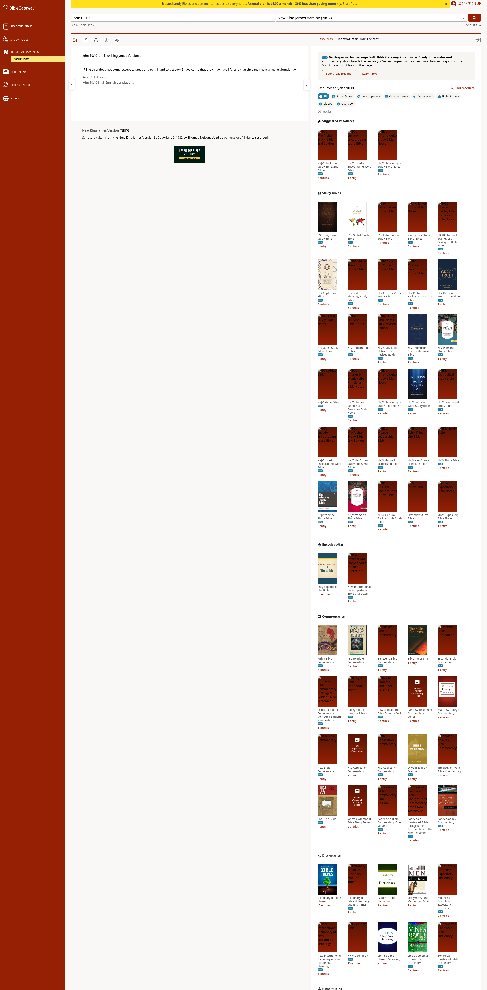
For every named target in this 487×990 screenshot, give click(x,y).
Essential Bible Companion (447, 660)
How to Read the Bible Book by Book (390, 711)
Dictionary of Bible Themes (329, 899)
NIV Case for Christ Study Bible (390, 294)
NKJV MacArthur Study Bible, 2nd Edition (328, 167)
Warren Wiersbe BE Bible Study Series (360, 820)
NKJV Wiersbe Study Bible (326, 516)
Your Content (369, 39)
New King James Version (100, 130)
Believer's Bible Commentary (387, 660)
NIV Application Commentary (357, 769)
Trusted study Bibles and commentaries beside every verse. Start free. (259, 4)
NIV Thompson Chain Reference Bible (418, 351)
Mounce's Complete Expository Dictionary (444, 903)
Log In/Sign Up (469, 4)
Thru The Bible (327, 819)
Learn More (369, 73)
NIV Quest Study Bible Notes (328, 349)
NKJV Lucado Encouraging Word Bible (360, 167)
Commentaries (333, 617)
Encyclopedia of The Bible (327, 588)
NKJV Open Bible (358, 955)
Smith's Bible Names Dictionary (389, 957)
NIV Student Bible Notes (359, 349)
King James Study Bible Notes (419, 237)
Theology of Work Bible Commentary (449, 769)
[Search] (474, 18)
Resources (325, 39)
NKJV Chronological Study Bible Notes (390, 165)
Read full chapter (94, 77)
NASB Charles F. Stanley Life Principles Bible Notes (448, 240)
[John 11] (307, 84)
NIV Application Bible (327, 294)
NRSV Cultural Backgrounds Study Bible (390, 518)
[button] (465, 4)
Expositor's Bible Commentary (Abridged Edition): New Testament (329, 715)
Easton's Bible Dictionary (386, 899)
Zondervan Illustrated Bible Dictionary (448, 959)
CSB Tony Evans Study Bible (327, 237)
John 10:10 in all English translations (108, 82)
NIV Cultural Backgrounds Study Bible (420, 296)
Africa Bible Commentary (326, 660)
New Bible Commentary (326, 769)
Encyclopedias (333, 545)
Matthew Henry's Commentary (448, 711)
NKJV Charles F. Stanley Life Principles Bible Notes (357, 407)
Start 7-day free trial (339, 73)
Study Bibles (331, 193)
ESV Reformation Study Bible (388, 237)
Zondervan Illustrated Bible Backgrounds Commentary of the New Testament (420, 826)
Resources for (336, 88)
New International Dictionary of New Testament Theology (329, 961)
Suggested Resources (338, 121)
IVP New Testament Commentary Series (420, 713)
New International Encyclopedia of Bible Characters (359, 590)
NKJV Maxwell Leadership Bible (388, 462)
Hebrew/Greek (347, 39)
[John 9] (72, 84)
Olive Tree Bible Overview (418, 769)
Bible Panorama (418, 658)
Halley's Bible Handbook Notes (358, 711)
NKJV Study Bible (448, 460)
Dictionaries (331, 856)
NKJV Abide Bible (328, 402)
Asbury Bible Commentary (356, 660)
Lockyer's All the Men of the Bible (418, 899)
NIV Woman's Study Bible (446, 349)
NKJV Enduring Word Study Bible (419, 404)
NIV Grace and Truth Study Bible (449, 294)
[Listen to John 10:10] (117, 40)
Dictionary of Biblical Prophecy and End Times (358, 901)
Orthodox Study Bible (418, 516)
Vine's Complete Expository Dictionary (418, 959)
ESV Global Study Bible (358, 237)
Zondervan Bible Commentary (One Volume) (389, 822)
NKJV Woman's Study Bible (357, 516)
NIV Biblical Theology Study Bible (357, 296)
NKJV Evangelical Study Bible (448, 404)
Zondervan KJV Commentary (447, 820)
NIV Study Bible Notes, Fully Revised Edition (387, 351)
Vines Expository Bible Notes (448, 516)
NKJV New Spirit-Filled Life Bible (418, 462)
